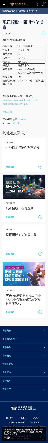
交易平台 (22, 418)
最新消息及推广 (10, 339)
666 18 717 (16, 123)
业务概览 (7, 355)
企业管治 (7, 372)
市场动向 (7, 347)
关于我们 (7, 330)
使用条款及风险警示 (17, 422)
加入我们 (35, 418)
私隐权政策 (34, 422)
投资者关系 (8, 364)
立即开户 (7, 389)
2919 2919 (22, 119)
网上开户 (9, 418)
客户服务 (7, 380)
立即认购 (7, 111)
